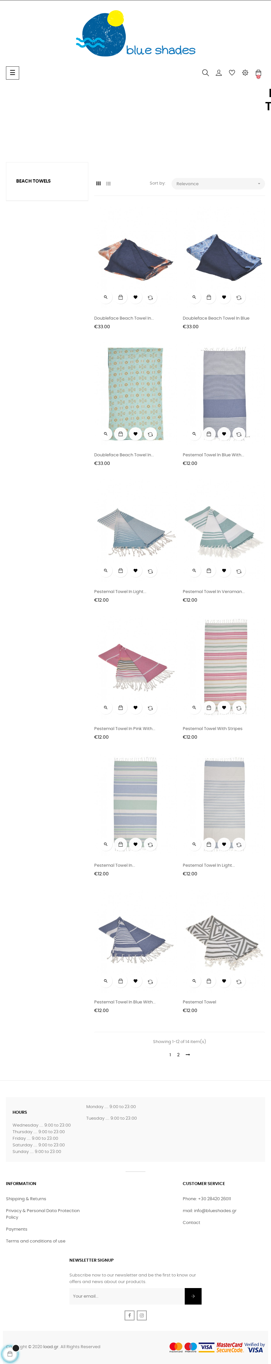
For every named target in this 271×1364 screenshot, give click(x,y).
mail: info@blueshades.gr (210, 1211)
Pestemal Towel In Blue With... (213, 455)
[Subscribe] (193, 1296)
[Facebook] (129, 1315)
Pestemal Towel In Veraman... (214, 592)
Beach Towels (33, 181)
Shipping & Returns (26, 1199)
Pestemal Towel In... (114, 865)
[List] (108, 184)
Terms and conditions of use (35, 1241)
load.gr (50, 1347)
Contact (191, 1223)
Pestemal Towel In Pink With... (124, 729)
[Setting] (245, 73)
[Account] (218, 73)
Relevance (219, 183)
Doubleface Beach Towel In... (124, 318)
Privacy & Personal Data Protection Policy (43, 1214)
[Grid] (98, 184)
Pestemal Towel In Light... (120, 592)
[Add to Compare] (150, 297)
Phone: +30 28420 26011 (207, 1199)
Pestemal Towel (199, 1002)
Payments (16, 1229)
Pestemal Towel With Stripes (213, 729)
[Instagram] (141, 1315)
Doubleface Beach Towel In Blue (216, 318)
